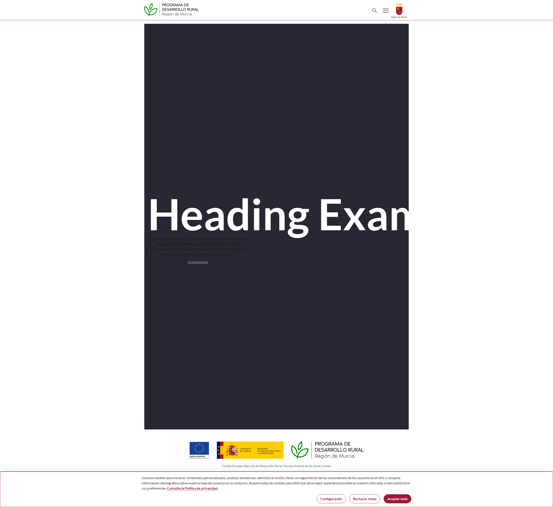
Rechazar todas (365, 499)
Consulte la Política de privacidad (192, 488)
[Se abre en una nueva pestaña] (399, 10)
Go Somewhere (198, 262)
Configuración (331, 499)
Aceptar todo (397, 499)
